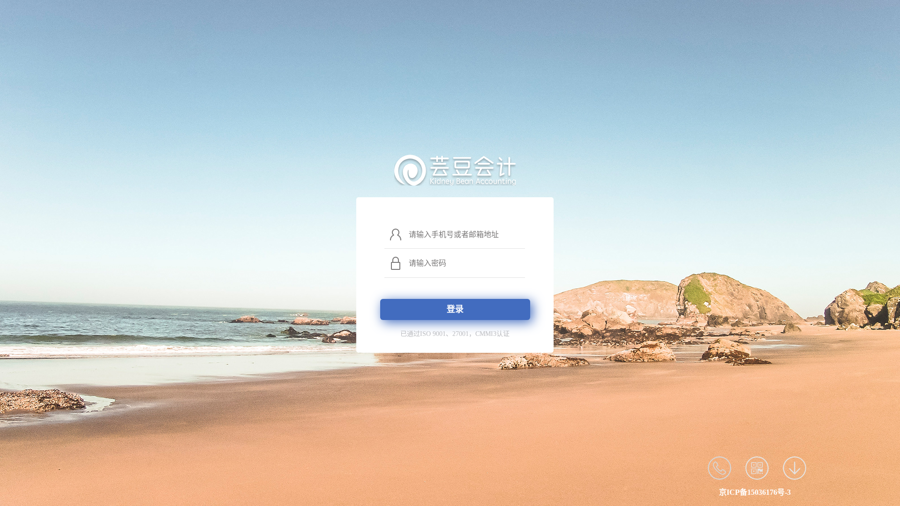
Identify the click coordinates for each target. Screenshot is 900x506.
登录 (455, 309)
